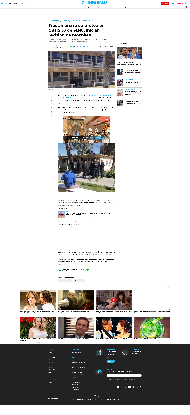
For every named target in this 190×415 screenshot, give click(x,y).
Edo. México (78, 7)
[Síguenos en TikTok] (183, 3)
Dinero (50, 360)
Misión (73, 370)
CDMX (71, 7)
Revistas (120, 7)
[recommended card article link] (61, 214)
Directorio (75, 377)
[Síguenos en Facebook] (173, 3)
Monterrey (95, 7)
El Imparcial (54, 21)
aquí (93, 271)
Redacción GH (54, 45)
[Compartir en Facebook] (74, 46)
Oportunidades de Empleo (79, 375)
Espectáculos (52, 364)
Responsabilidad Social (78, 367)
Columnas (103, 7)
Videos (50, 382)
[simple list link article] (129, 54)
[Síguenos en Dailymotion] (187, 3)
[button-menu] (2, 3)
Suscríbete (165, 3)
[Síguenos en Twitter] (175, 3)
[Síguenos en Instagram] (178, 3)
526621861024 (111, 351)
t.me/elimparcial (136, 351)
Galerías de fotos (53, 379)
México (50, 352)
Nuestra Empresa (77, 372)
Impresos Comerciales (78, 362)
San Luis (65, 21)
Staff (73, 360)
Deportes (51, 362)
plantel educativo (79, 281)
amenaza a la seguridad (81, 21)
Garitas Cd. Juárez (181, 7)
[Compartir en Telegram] (80, 46)
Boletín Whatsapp (77, 352)
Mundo (50, 355)
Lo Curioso (51, 357)
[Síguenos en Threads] (185, 3)
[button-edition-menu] (174, 7)
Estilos (50, 367)
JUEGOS (64, 7)
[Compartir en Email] (84, 46)
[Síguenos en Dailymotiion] (141, 387)
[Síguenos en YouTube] (180, 3)
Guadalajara (87, 7)
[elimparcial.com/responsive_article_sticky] (189, 407)
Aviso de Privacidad (77, 365)
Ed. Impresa (112, 7)
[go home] (53, 398)
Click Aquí (110, 361)
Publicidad (75, 384)
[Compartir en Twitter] (77, 46)
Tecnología (51, 369)
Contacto (74, 379)
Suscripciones (76, 382)
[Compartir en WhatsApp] (71, 46)
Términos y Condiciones (129, 379)
